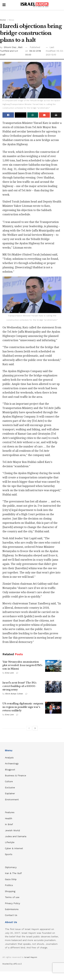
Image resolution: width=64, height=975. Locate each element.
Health (8, 818)
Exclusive (10, 787)
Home (3, 20)
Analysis (9, 757)
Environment (12, 799)
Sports (8, 854)
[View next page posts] (35, 728)
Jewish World (12, 830)
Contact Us (11, 915)
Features (9, 812)
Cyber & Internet (14, 848)
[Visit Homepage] (34, 5)
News (11, 20)
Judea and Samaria (15, 836)
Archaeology (12, 763)
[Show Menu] (4, 5)
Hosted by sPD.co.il (12, 964)
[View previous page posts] (29, 728)
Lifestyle (9, 842)
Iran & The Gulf (13, 873)
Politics (9, 885)
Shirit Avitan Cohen (14, 694)
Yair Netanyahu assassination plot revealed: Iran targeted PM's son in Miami (22, 665)
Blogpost (10, 769)
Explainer (10, 793)
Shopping (10, 891)
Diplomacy (11, 867)
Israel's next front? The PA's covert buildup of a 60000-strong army (19, 686)
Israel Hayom (30, 957)
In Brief (9, 824)
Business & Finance (15, 775)
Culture (9, 781)
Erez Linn (9, 673)
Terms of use (12, 897)
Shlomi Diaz (10, 47)
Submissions (12, 909)
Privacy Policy (12, 903)
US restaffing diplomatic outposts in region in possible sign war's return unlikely (22, 707)
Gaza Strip (11, 879)
